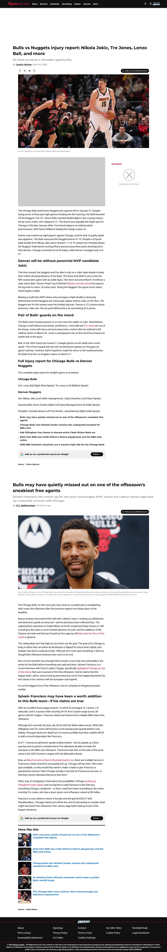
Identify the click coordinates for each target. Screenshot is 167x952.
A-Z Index (58, 937)
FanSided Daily (140, 928)
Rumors (44, 4)
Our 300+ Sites (113, 928)
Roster (77, 4)
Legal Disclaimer (140, 932)
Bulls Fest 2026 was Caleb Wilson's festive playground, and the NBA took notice (61, 438)
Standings (67, 4)
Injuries (87, 4)
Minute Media (18, 945)
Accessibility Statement (30, 937)
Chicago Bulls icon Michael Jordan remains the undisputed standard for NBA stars (60, 426)
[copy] (34, 71)
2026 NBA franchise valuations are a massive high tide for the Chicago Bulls (62, 444)
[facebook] (145, 4)
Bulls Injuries (33, 464)
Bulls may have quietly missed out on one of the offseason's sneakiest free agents (61, 419)
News (34, 4)
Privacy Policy (60, 932)
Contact (82, 928)
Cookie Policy (113, 932)
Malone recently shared (79, 283)
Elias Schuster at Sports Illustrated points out (50, 760)
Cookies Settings (87, 937)
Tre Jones (89, 325)
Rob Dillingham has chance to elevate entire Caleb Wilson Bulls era (57, 432)
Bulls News (32, 909)
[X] (151, 4)
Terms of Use (85, 932)
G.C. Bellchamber (25, 505)
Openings (58, 928)
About (21, 928)
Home (21, 464)
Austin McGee (24, 64)
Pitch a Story (24, 932)
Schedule (54, 4)
